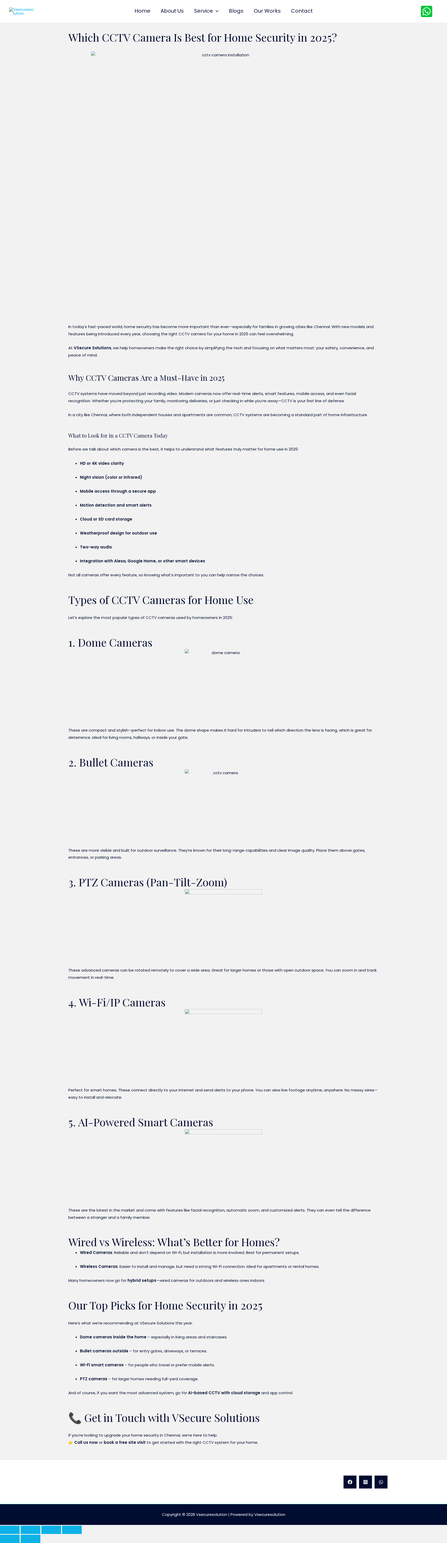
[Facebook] (350, 1482)
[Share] (51, 1530)
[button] (216, 10)
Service (203, 11)
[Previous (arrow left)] (10, 1539)
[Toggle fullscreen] (30, 1530)
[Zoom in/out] (10, 1530)
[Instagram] (365, 1482)
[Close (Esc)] (72, 1530)
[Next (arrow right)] (30, 1539)
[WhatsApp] (426, 11)
